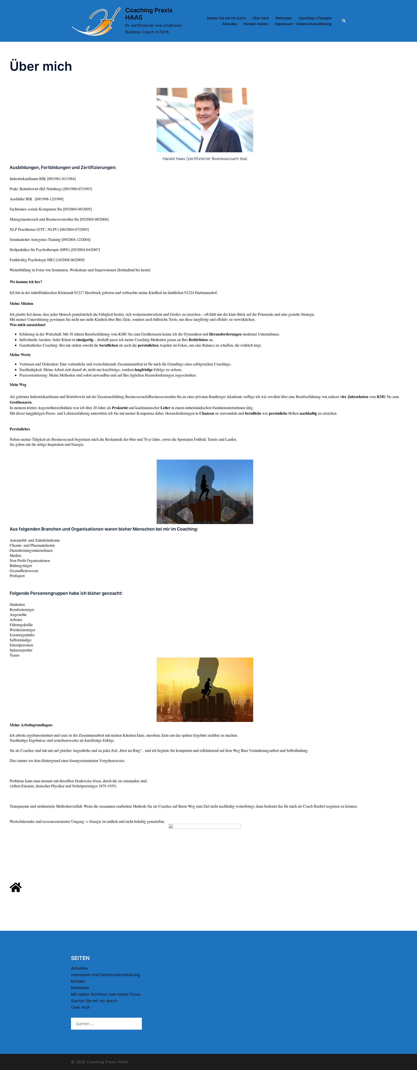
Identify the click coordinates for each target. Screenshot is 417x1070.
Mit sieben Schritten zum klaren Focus (105, 994)
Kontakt (78, 981)
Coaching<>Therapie (315, 18)
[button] (344, 21)
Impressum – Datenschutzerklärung (303, 24)
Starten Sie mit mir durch (226, 18)
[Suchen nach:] (106, 1024)
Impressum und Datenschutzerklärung (105, 974)
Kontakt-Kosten (256, 24)
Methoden (284, 18)
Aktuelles (229, 24)
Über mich (261, 18)
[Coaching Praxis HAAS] (96, 21)
